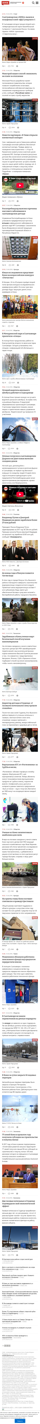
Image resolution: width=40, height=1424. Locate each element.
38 (5, 510)
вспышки (5, 223)
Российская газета (22, 93)
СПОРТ (15, 14)
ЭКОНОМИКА (17, 1131)
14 (5, 201)
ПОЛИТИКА (16, 514)
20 (5, 127)
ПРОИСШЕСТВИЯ (8, 1261)
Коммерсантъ (16, 537)
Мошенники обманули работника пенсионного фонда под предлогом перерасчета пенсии (19, 959)
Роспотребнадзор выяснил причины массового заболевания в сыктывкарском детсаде (19, 211)
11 (5, 1008)
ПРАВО (15, 954)
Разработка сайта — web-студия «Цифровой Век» (17, 1407)
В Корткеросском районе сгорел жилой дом (17, 1259)
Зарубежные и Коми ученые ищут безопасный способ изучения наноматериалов (18, 639)
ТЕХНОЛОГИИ (16, 633)
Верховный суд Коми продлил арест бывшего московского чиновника (18, 1276)
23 (5, 1067)
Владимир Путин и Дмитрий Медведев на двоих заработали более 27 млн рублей (19, 520)
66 (5, 265)
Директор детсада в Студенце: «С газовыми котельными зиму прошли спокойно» (19, 705)
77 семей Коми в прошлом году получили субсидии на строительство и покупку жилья (20, 1137)
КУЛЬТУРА (16, 269)
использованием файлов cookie (18, 1417)
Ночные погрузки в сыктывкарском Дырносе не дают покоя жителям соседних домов (19, 458)
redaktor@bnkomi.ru (8, 1355)
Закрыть (20, 1421)
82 (5, 565)
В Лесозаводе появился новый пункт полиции (18, 1303)
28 (5, 382)
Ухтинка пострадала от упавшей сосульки (16, 1328)
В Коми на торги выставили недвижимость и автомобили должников (17, 1284)
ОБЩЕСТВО (17, 70)
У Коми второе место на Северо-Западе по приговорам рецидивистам (17, 1320)
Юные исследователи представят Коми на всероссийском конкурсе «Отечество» (18, 275)
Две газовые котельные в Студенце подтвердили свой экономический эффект (18, 1203)
